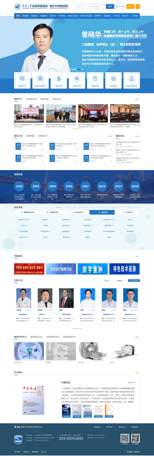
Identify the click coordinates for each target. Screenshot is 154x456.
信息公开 (125, 16)
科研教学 (97, 16)
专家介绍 (52, 16)
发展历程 (18, 174)
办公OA (43, 452)
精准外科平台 (20, 337)
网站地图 (35, 452)
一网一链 (116, 16)
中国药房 (65, 382)
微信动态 (120, 136)
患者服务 (43, 16)
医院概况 (25, 16)
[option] (29, 116)
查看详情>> (132, 382)
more (137, 99)
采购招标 (30, 136)
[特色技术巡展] (124, 269)
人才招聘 (134, 16)
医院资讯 (34, 16)
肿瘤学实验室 (66, 314)
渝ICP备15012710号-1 (41, 440)
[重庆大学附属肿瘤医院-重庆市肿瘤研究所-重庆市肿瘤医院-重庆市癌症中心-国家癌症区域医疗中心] (41, 6)
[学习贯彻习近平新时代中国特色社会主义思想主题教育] (29, 269)
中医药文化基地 (86, 16)
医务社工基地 (73, 16)
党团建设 (107, 16)
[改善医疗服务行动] (61, 269)
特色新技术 (31, 99)
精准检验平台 (69, 337)
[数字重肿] (93, 269)
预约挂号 (130, 6)
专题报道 (18, 256)
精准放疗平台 (36, 337)
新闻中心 (18, 99)
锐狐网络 (137, 452)
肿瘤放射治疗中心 (88, 314)
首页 (18, 16)
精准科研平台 (53, 337)
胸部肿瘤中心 (23, 314)
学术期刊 (18, 372)
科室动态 (57, 99)
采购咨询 (42, 136)
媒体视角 (45, 99)
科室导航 (62, 16)
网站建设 (130, 452)
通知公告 (18, 136)
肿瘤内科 (42, 314)
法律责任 (26, 452)
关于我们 (17, 452)
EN (138, 6)
